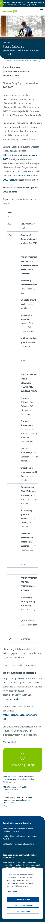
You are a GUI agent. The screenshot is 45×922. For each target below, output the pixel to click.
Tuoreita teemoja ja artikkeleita (17, 823)
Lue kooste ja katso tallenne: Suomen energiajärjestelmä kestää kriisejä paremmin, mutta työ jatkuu (23, 3)
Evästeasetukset (23, 911)
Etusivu (8, 60)
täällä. (16, 698)
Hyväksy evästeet (23, 899)
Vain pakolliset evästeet (23, 905)
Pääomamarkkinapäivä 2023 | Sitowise (21, 177)
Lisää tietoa (12, 891)
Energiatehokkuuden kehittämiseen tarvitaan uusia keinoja (18, 829)
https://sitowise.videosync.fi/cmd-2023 (21, 157)
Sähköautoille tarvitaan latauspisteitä (18, 843)
